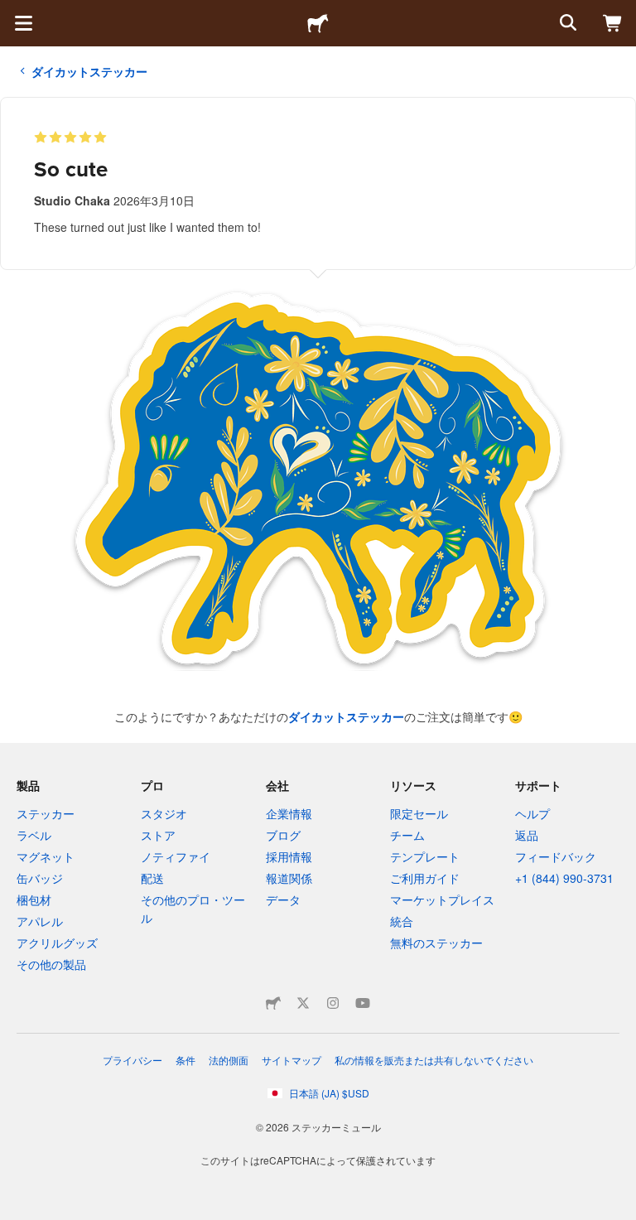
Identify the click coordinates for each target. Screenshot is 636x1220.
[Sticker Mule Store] (273, 1003)
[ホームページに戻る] (318, 23)
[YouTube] (362, 1003)
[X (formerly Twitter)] (303, 1003)
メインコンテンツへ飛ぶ (12, 12)
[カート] (613, 23)
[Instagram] (333, 1003)
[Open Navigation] (23, 23)
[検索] (566, 23)
